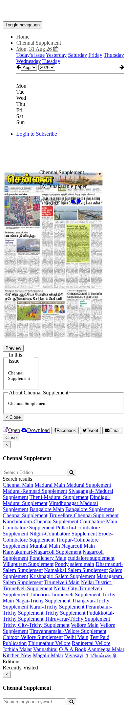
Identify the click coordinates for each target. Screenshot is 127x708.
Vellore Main (85, 625)
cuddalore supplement (91, 558)
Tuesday (51, 61)
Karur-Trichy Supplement (56, 607)
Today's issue (30, 55)
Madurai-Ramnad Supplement (35, 491)
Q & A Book (72, 649)
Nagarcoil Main (78, 546)
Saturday (77, 55)
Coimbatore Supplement (29, 527)
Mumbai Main (44, 546)
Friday (95, 55)
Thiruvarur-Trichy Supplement (77, 619)
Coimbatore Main (98, 521)
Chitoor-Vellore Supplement (33, 637)
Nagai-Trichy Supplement (42, 600)
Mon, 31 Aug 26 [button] (34, 49)
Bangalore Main (46, 509)
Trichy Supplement (65, 613)
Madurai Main (50, 485)
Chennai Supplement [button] (38, 43)
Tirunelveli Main (62, 582)
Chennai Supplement (25, 515)
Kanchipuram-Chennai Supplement (40, 521)
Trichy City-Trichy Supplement (36, 625)
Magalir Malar (48, 655)
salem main (82, 564)
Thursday (114, 55)
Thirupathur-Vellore (49, 643)
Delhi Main (76, 637)
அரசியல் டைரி (101, 655)
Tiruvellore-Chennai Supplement (84, 515)
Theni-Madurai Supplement (58, 497)
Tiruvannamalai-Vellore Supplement (67, 631)
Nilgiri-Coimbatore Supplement (63, 533)
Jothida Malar (17, 649)
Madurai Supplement (88, 485)
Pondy (62, 564)
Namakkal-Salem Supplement (76, 570)
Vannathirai (45, 649)
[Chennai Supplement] (63, 11)
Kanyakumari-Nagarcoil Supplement (42, 552)
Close (11, 437)
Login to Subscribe (36, 134)
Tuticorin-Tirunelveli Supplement (64, 594)
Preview (13, 348)
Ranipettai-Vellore (91, 643)
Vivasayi (74, 655)
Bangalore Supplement (89, 509)
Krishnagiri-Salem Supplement (62, 576)
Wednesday (28, 61)
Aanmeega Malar (105, 649)
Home (22, 37)
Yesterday (56, 55)
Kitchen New (17, 655)
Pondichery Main (47, 558)
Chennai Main (18, 485)
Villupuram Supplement (28, 564)
